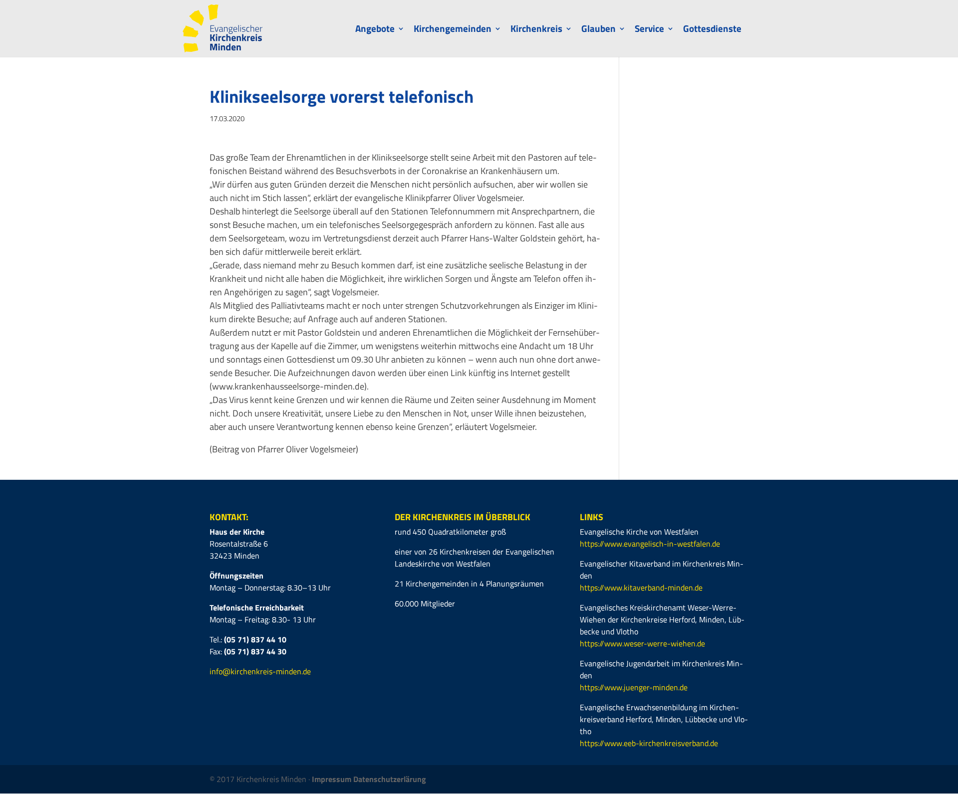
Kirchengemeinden (452, 30)
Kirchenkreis (536, 30)
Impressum (332, 779)
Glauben (598, 30)
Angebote (375, 30)
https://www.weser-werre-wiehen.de (642, 643)
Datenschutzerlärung (389, 779)
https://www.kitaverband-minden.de (641, 588)
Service (649, 30)
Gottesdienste (712, 30)
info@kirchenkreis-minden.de (260, 671)
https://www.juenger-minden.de (634, 687)
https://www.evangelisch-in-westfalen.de (650, 544)
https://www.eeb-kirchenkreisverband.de (649, 743)
